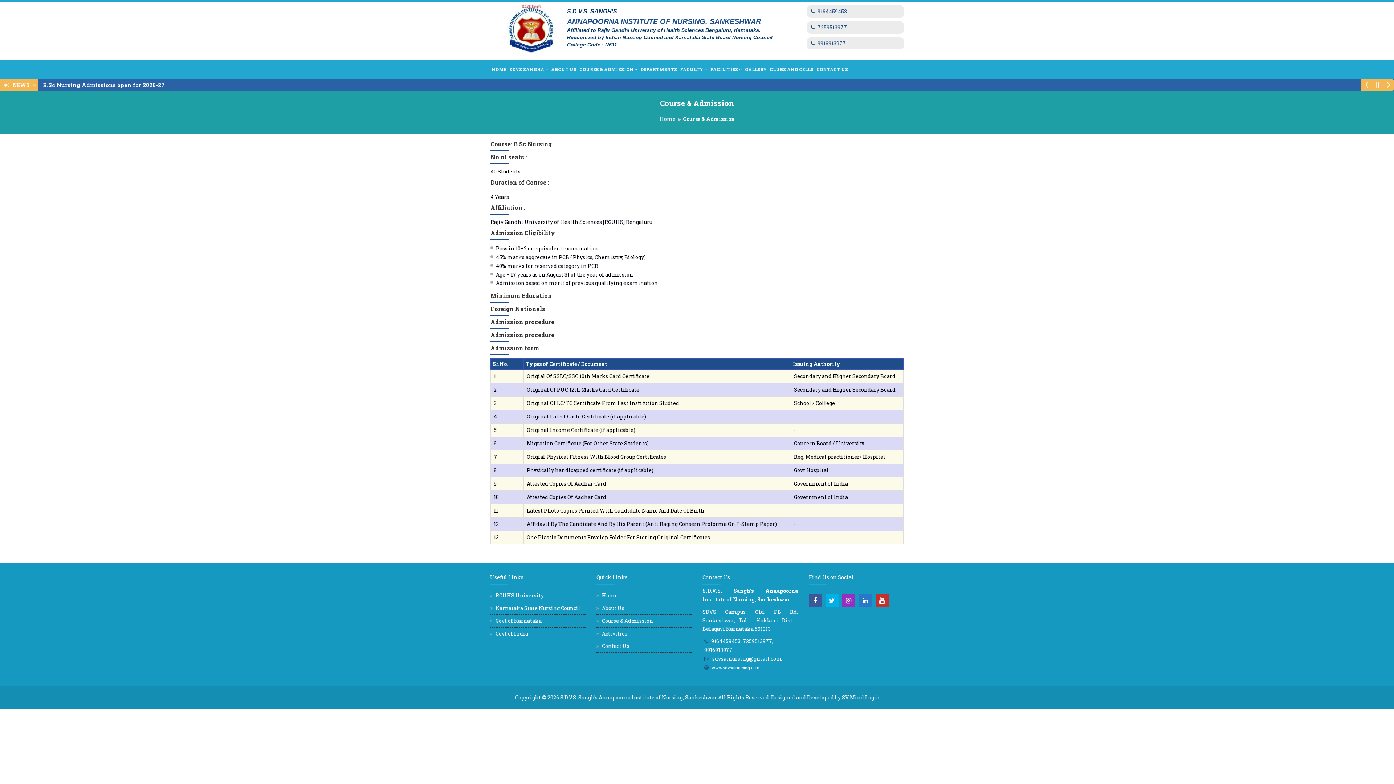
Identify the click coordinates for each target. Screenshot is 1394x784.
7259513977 (832, 27)
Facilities (724, 69)
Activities (614, 633)
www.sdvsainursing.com (735, 667)
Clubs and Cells (792, 69)
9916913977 (832, 43)
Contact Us (832, 69)
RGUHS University (520, 595)
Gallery (756, 69)
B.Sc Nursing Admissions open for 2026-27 (106, 85)
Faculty (691, 69)
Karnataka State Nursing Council (538, 608)
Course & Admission (606, 69)
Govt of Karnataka (519, 620)
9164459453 (832, 11)
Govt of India (512, 633)
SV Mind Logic (860, 697)
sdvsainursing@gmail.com (747, 658)
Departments (658, 69)
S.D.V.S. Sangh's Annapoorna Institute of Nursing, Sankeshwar (638, 697)
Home (499, 69)
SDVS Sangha (526, 69)
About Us (563, 69)
